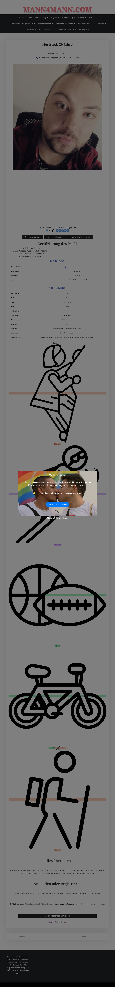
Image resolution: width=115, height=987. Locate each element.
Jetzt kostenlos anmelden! (57, 504)
